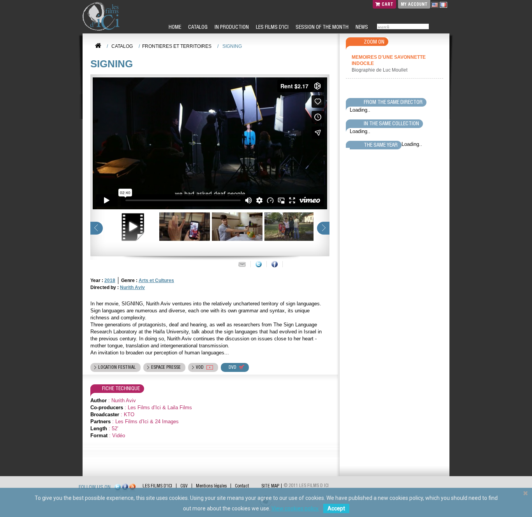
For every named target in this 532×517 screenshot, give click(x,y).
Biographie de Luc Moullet (380, 70)
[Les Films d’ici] (102, 16)
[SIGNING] (183, 226)
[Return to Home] (98, 46)
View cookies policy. (295, 508)
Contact (242, 486)
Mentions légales (211, 486)
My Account (414, 4)
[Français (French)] (443, 4)
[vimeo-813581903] (131, 226)
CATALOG (197, 27)
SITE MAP (270, 486)
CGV (184, 486)
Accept (336, 508)
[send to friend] (242, 264)
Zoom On (374, 42)
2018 (109, 280)
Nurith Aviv (132, 287)
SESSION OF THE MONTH (321, 27)
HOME (174, 27)
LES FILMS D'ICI (272, 27)
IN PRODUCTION (231, 27)
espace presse (166, 367)
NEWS (361, 27)
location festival (117, 367)
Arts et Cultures (156, 280)
